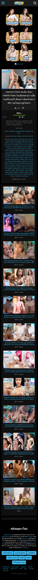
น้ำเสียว (11, 163)
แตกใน (20, 174)
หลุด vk (7, 167)
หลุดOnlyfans (5, 536)
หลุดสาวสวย (25, 167)
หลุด (32, 165)
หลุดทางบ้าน (25, 538)
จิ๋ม (24, 157)
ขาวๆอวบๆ (25, 146)
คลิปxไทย (7, 150)
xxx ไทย (24, 144)
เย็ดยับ (31, 170)
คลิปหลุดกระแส (32, 542)
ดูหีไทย (22, 159)
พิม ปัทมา (7, 165)
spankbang (17, 141)
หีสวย (27, 168)
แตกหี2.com (25, 547)
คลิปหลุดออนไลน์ (25, 154)
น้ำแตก (16, 163)
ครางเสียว (13, 148)
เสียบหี (9, 174)
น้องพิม (27, 131)
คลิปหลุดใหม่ (6, 567)
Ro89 (12, 141)
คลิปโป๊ (27, 156)
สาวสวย (23, 165)
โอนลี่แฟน (18, 176)
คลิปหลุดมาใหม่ (8, 534)
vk (14, 143)
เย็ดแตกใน (16, 172)
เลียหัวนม (27, 172)
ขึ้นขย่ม (31, 146)
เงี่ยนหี (20, 170)
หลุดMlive (31, 536)
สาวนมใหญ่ (17, 165)
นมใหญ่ (10, 161)
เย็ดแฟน (21, 172)
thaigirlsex (24, 141)
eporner (10, 139)
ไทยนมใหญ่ (24, 176)
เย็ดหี (6, 172)
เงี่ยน (17, 170)
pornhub (30, 139)
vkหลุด (8, 144)
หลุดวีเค (19, 167)
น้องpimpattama (20, 131)
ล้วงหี (12, 165)
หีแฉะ (9, 170)
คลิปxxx (29, 148)
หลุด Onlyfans (18, 136)
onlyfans (15, 139)
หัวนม (22, 168)
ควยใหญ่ (13, 157)
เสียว (13, 174)
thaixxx (11, 143)
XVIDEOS (16, 144)
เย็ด (24, 170)
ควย (9, 157)
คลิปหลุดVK (12, 152)
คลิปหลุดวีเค (8, 154)
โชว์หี (18, 540)
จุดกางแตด (29, 157)
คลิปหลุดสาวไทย (16, 154)
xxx (21, 144)
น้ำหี (31, 161)
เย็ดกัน (27, 170)
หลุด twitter (25, 136)
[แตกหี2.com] (19, 3)
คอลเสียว (31, 568)
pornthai (8, 141)
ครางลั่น (8, 148)
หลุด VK (31, 136)
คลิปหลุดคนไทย (20, 152)
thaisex (7, 143)
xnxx (12, 144)
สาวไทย (28, 165)
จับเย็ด (21, 157)
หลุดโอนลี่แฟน (16, 168)
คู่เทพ (12, 136)
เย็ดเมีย (11, 172)
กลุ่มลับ (20, 146)
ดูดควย (12, 159)
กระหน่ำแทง (8, 146)
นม (30, 159)
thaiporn (30, 141)
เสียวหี (16, 174)
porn (26, 139)
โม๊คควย (12, 176)
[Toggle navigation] (3, 3)
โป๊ (32, 174)
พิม (30, 131)
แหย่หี (24, 174)
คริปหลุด (19, 148)
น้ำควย (28, 161)
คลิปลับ (12, 150)
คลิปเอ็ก (22, 156)
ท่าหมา (26, 159)
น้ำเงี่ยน (7, 163)
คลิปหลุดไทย (16, 156)
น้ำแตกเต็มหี (21, 163)
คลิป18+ (24, 148)
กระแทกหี (14, 146)
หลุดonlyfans (12, 167)
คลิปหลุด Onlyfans (20, 150)
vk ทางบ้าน (26, 143)
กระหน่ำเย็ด (30, 144)
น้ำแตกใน (28, 163)
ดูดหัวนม (17, 159)
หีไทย (13, 170)
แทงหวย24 (5, 570)
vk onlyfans (19, 143)
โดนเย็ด (29, 174)
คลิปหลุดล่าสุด (28, 152)
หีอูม (30, 168)
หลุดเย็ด (10, 168)
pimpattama (12, 131)
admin (20, 128)
